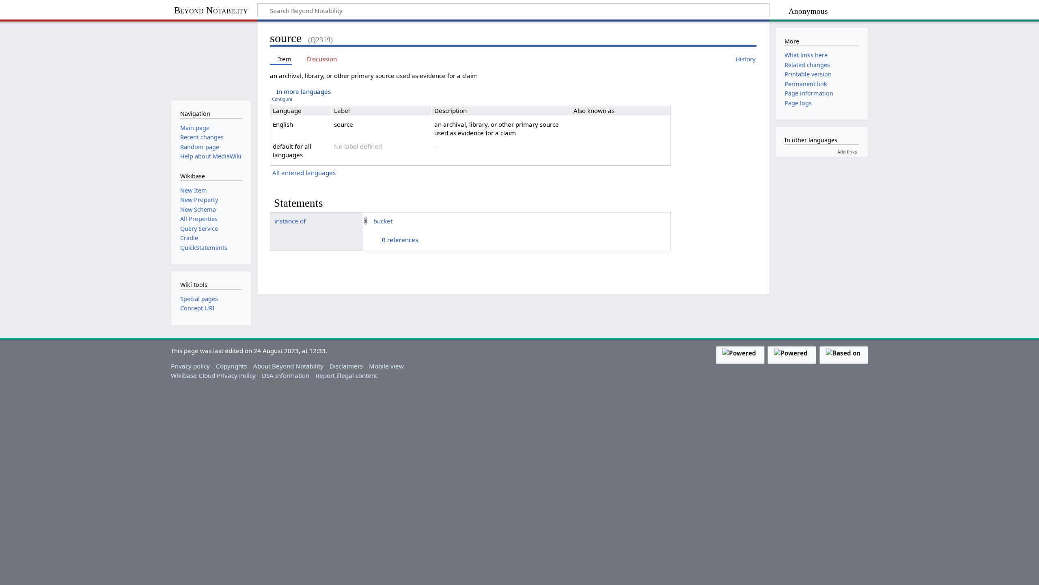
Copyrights (231, 366)
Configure (282, 99)
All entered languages (304, 173)
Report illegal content (346, 375)
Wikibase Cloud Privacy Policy (213, 375)
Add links (847, 152)
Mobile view (386, 366)
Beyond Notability (211, 10)
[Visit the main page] (211, 60)
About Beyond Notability (288, 366)
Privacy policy (190, 366)
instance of (290, 221)
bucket (382, 221)
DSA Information (285, 375)
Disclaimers (346, 366)
